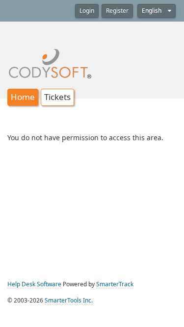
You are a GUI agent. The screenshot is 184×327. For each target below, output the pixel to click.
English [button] (152, 10)
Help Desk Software (34, 284)
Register (117, 10)
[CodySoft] (50, 57)
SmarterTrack (114, 284)
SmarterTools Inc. (69, 300)
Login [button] (86, 10)
